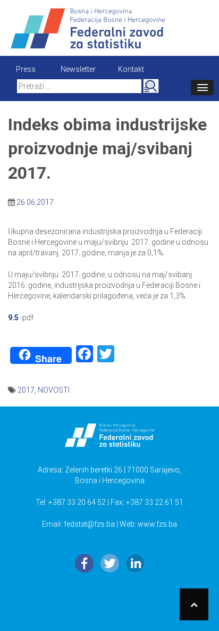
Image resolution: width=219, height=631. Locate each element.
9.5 (13, 317)
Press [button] (26, 69)
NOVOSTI (54, 390)
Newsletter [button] (78, 69)
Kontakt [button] (131, 69)
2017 (26, 390)
